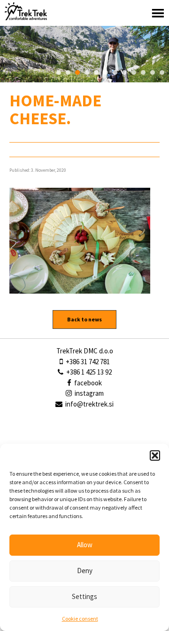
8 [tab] (124, 72)
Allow (84, 544)
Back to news (84, 319)
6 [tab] (105, 72)
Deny (84, 570)
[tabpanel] (84, 54)
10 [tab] (143, 72)
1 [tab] (58, 72)
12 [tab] (162, 72)
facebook (87, 382)
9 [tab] (133, 72)
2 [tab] (68, 72)
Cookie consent (80, 618)
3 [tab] (77, 72)
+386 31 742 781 (87, 361)
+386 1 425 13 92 (88, 371)
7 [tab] (115, 72)
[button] (155, 455)
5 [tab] (96, 72)
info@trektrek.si (89, 403)
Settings (84, 596)
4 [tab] (86, 72)
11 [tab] (152, 72)
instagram (88, 393)
